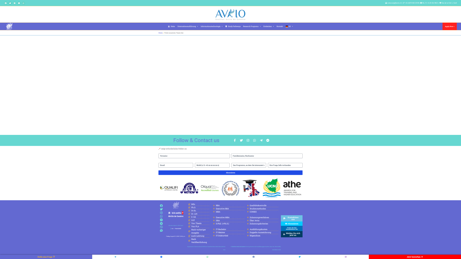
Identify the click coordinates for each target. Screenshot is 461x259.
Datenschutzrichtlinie (200, 246)
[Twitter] (10, 3)
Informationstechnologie (210, 26)
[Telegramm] (19, 3)
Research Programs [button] (251, 26)
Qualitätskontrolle (213, 246)
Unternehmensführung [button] (186, 26)
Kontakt (280, 26)
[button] (450, 26)
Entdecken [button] (267, 26)
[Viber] (161, 227)
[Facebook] (5, 3)
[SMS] (161, 230)
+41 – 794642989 (176, 228)
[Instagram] (14, 3)
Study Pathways (234, 26)
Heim (173, 26)
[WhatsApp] (23, 3)
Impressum (190, 246)
